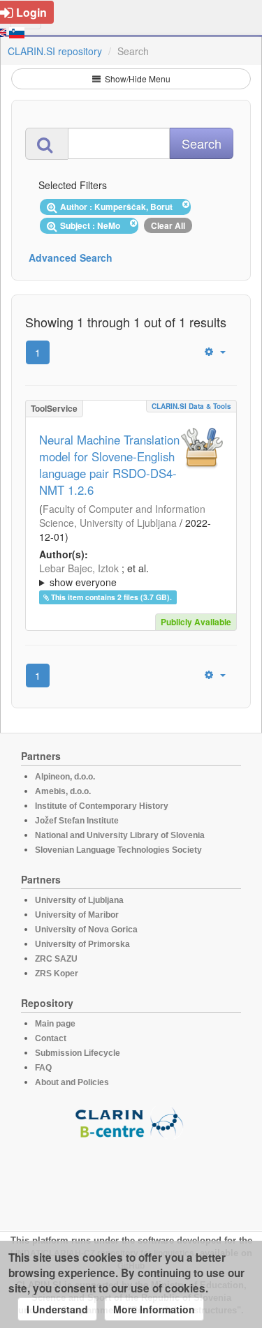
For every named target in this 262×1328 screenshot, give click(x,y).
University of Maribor (77, 915)
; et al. (94, 575)
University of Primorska (82, 944)
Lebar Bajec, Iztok (79, 568)
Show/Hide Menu (136, 78)
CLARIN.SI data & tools (191, 406)
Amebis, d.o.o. (63, 791)
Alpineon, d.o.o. (65, 777)
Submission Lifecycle (77, 1053)
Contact (50, 1038)
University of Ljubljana (79, 900)
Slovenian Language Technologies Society (118, 850)
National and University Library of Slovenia (120, 835)
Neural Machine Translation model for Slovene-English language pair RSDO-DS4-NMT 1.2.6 (109, 464)
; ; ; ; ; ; (130, 575)
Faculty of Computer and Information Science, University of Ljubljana (122, 516)
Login (31, 12)
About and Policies (72, 1082)
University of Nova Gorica (86, 929)
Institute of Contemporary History (101, 806)
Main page (55, 1024)
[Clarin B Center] (131, 1121)
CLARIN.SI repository (55, 51)
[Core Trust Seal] (131, 1178)
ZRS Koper (56, 973)
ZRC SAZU (56, 959)
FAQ (43, 1068)
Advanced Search (70, 257)
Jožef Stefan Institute (77, 821)
